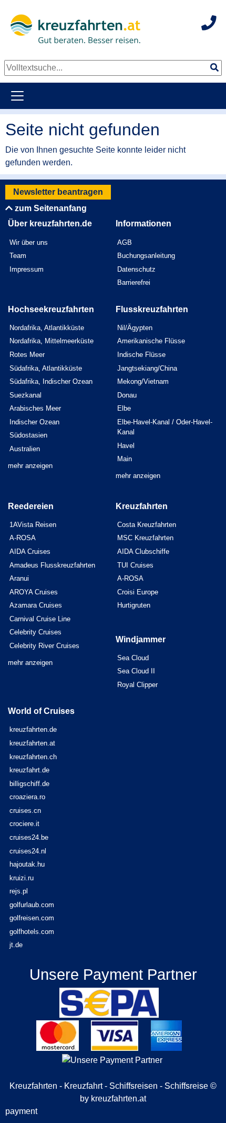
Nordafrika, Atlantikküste (46, 328)
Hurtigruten (133, 605)
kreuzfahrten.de (33, 729)
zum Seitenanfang (50, 208)
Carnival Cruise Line (39, 619)
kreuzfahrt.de (29, 770)
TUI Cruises (135, 565)
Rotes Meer (27, 355)
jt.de (16, 945)
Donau (127, 395)
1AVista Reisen (32, 525)
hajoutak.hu (27, 864)
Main (124, 459)
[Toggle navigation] (17, 95)
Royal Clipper (137, 685)
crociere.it (24, 824)
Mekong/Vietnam (143, 381)
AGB (124, 242)
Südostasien (28, 435)
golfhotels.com (31, 932)
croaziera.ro (27, 797)
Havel (126, 446)
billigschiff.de (29, 784)
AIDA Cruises (29, 551)
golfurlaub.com (31, 905)
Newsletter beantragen (58, 191)
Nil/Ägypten (134, 328)
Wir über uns (28, 242)
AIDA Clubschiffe (143, 551)
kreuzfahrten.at (32, 743)
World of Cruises (41, 711)
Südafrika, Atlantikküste (45, 368)
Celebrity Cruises (35, 632)
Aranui (19, 578)
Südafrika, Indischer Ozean (51, 381)
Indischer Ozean (34, 422)
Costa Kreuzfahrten (146, 525)
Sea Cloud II (136, 671)
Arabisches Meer (35, 408)
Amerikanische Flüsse (151, 341)
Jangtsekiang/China (147, 368)
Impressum (26, 269)
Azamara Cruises (35, 605)
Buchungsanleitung (146, 256)
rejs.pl (18, 891)
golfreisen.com (31, 918)
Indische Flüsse (141, 355)
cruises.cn (25, 810)
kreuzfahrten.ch (33, 757)
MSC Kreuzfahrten (145, 538)
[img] (214, 67)
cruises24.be (28, 837)
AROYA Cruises (33, 592)
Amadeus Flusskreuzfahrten (52, 565)
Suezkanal (25, 395)
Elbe (124, 408)
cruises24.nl (27, 851)
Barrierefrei (133, 282)
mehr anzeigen (30, 466)
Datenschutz (136, 269)
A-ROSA (22, 538)
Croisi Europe (137, 592)
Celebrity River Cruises (44, 646)
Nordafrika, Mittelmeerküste (51, 341)
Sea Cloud (133, 658)
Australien (24, 449)
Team (17, 256)
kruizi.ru (21, 878)
